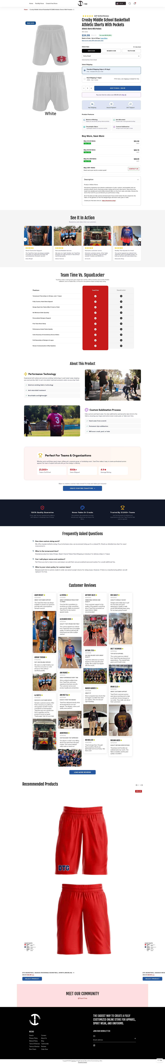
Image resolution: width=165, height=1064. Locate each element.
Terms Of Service (34, 1044)
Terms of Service (34, 1046)
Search (31, 1035)
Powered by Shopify (82, 1062)
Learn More (104, 38)
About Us (44, 1038)
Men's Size (91, 50)
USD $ (121, 3)
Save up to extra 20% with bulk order (92, 40)
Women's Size (111, 50)
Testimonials (45, 1044)
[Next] (140, 239)
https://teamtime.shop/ (109, 200)
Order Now (44, 1049)
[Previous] (25, 239)
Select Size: (85, 47)
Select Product (32, 978)
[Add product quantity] (91, 88)
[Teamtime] (82, 3)
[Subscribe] (134, 1038)
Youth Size (131, 50)
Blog (42, 1041)
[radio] (111, 70)
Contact (43, 1035)
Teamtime (73, 1060)
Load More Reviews (82, 772)
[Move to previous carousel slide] (137, 785)
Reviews (43, 1046)
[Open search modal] (130, 3)
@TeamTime (82, 998)
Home (26, 9)
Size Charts (32, 1049)
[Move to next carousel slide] (141, 785)
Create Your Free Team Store (81, 488)
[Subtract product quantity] (84, 88)
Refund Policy (33, 1041)
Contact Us (133, 169)
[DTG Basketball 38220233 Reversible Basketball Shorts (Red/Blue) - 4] (82, 879)
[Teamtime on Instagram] (94, 1045)
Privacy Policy (33, 1038)
